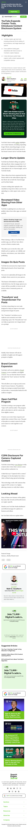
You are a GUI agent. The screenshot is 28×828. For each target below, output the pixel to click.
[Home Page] (10, 16)
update (17, 142)
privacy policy (13, 636)
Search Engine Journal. (14, 824)
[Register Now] (14, 705)
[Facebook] (17, 788)
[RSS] (18, 791)
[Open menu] (2, 16)
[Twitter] (20, 788)
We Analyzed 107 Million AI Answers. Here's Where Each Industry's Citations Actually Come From (12, 738)
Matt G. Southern (11, 79)
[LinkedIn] (11, 788)
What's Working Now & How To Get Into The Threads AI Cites (13, 762)
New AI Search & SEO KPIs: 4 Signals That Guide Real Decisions (12, 715)
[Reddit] (15, 791)
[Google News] (8, 788)
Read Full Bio (14, 584)
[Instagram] (12, 791)
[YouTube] (14, 788)
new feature (18, 464)
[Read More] (14, 727)
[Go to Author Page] (3, 79)
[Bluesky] (9, 791)
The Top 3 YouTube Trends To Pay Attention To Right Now (11, 650)
